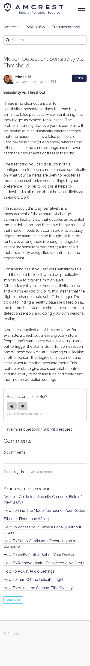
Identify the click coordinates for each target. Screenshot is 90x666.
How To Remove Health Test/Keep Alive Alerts (43, 563)
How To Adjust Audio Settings (28, 571)
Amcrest (10, 27)
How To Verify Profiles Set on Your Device (38, 555)
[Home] (33, 8)
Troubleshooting (66, 27)
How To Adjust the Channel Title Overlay (38, 588)
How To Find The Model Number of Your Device (44, 510)
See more (13, 599)
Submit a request (57, 429)
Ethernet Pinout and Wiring (26, 519)
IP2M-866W (34, 27)
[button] (81, 8)
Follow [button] (79, 78)
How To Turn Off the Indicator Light (33, 579)
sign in (19, 472)
